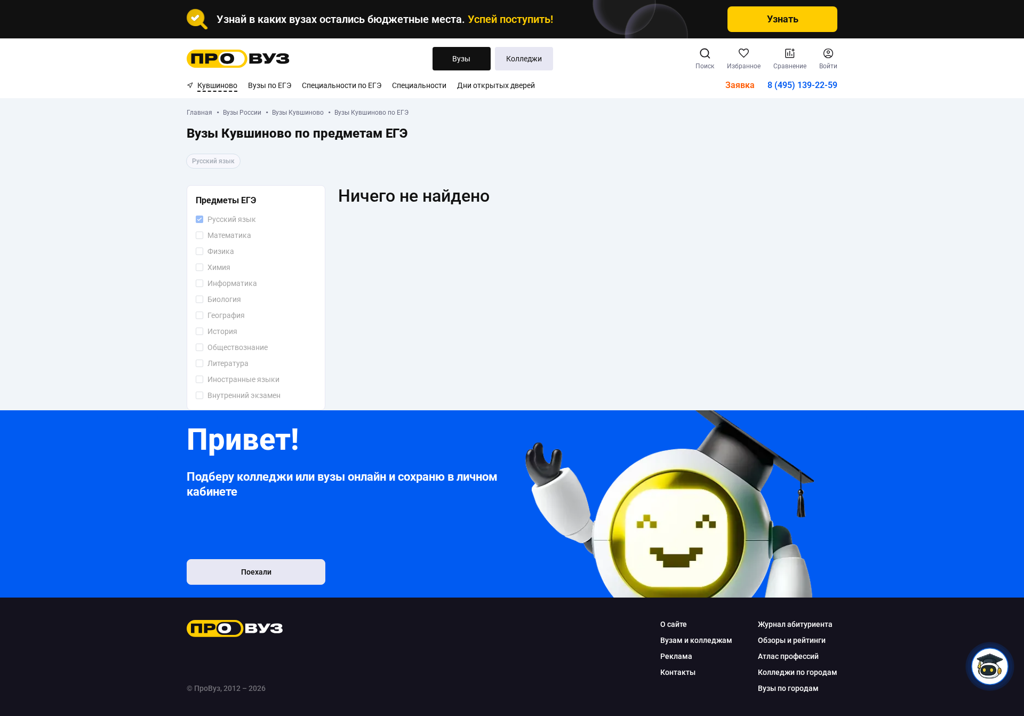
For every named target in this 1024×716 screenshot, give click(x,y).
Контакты (677, 672)
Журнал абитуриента (795, 624)
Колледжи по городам (797, 672)
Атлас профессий (788, 656)
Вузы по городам (788, 688)
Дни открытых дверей (496, 85)
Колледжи (524, 58)
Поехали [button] (256, 572)
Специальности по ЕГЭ (341, 85)
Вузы (461, 58)
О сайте (673, 624)
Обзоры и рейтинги (792, 640)
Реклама (676, 656)
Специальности (419, 85)
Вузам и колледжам (696, 640)
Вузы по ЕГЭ (269, 85)
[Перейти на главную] (238, 59)
